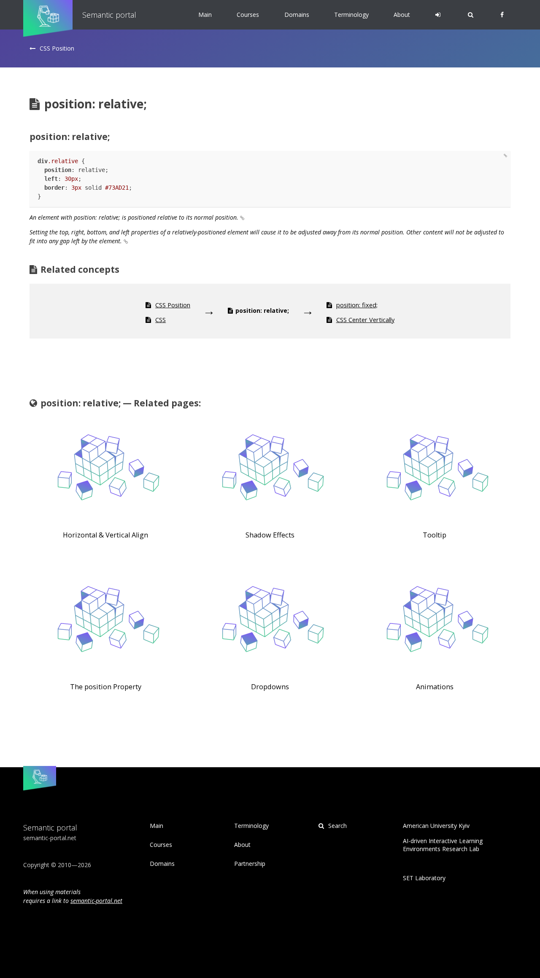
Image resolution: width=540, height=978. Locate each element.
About (402, 15)
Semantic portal (109, 15)
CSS (160, 319)
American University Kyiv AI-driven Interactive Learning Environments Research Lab (443, 837)
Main (205, 15)
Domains (296, 15)
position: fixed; (357, 305)
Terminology (351, 15)
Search (337, 826)
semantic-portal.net (96, 901)
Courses (248, 15)
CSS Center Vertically (365, 319)
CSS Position (57, 48)
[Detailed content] (506, 156)
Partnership (249, 864)
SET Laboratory (424, 878)
